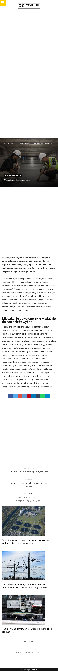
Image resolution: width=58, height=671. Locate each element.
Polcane (28, 494)
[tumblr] (38, 396)
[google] (20, 396)
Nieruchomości (24, 144)
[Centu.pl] (29, 3)
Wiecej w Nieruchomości (28, 501)
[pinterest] (29, 396)
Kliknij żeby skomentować (29, 652)
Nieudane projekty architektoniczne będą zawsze (29, 483)
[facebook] (10, 396)
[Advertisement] (29, 40)
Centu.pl (34, 670)
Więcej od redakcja (28, 497)
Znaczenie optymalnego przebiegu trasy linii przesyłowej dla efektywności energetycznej (24, 586)
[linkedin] (33, 396)
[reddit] (24, 396)
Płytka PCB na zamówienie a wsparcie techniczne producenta (27, 630)
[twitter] (15, 396)
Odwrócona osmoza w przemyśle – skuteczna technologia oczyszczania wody (25, 542)
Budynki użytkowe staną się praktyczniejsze (29, 470)
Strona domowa (9, 144)
